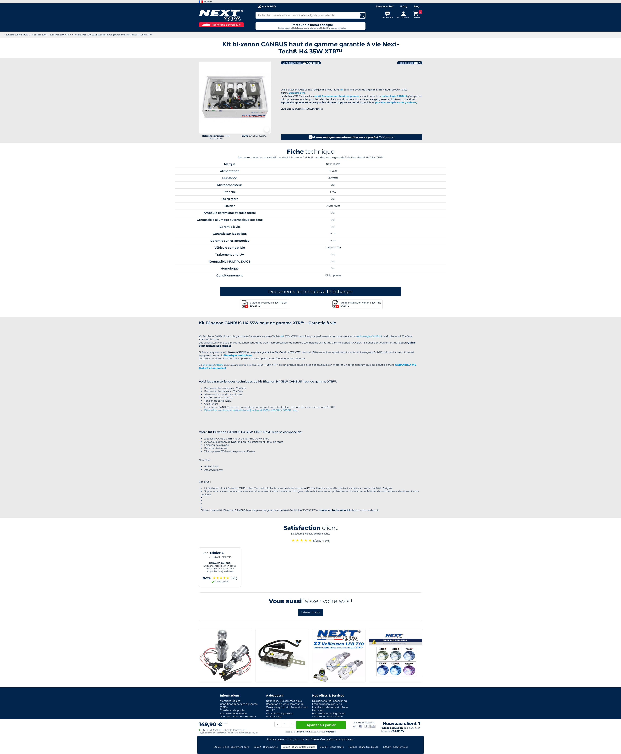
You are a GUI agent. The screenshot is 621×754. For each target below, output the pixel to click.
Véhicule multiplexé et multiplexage (279, 715)
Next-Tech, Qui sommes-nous (284, 700)
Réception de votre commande (285, 703)
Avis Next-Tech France (233, 713)
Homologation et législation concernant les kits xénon (328, 715)
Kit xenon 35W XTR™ (60, 35)
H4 (341, 89)
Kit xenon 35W (39, 35)
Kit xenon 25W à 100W (17, 35)
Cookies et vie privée (232, 710)
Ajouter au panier (321, 725)
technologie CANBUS (369, 336)
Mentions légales (230, 700)
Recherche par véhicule (226, 24)
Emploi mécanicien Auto (327, 703)
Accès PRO (268, 6)
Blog (416, 6)
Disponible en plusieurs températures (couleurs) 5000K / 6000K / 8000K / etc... (251, 410)
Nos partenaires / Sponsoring (329, 700)
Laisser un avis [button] (310, 612)
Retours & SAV (384, 6)
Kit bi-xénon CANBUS (212, 365)
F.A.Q (403, 6)
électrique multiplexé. (237, 355)
